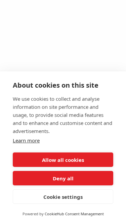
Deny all (63, 178)
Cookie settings (63, 196)
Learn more (26, 140)
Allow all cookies (63, 159)
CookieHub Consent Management (74, 213)
